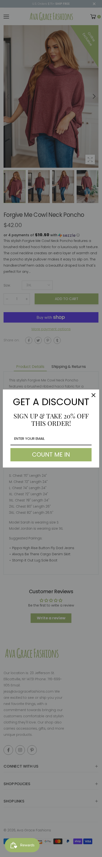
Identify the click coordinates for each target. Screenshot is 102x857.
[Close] (93, 395)
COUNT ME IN (51, 454)
